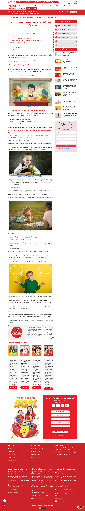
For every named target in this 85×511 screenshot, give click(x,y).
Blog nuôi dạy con (12, 460)
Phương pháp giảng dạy (40, 5)
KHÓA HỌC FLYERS (48, 353)
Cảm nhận (63, 5)
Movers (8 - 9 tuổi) (35, 454)
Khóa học (30, 5)
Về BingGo (10, 448)
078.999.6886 (12, 3)
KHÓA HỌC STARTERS (24, 353)
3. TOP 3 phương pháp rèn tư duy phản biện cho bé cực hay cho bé (25, 40)
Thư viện (71, 5)
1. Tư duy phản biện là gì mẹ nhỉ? (17, 36)
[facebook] (68, 3)
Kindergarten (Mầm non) (37, 448)
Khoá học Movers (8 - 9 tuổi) (63, 33)
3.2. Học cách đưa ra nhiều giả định (19, 45)
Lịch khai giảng (11, 451)
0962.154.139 (12, 1)
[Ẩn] (33, 33)
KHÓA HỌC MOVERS (36, 353)
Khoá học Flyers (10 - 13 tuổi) (63, 37)
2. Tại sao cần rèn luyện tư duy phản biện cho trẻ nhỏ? (22, 38)
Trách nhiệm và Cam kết (13, 463)
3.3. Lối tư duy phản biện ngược (18, 47)
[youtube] (69, 3)
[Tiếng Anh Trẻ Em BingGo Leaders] (12, 7)
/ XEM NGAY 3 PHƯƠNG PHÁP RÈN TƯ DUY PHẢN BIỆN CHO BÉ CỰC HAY (39, 17)
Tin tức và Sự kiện (54, 5)
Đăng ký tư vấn (31, 8)
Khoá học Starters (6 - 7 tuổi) (63, 29)
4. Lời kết (12, 49)
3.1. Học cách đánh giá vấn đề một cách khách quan (23, 42)
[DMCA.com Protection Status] (42, 508)
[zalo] (71, 3)
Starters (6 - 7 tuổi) (35, 451)
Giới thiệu (21, 5)
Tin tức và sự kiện (12, 457)
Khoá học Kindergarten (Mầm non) (64, 25)
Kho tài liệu (22, 8)
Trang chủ (10, 17)
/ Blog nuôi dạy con (17, 17)
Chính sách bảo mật (12, 454)
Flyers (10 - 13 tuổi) (35, 457)
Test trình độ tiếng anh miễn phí (63, 41)
